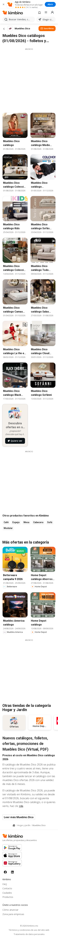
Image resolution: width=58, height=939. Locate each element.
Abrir (50, 4)
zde (21, 806)
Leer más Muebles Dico (19, 817)
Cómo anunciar (10, 909)
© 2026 (29, 925)
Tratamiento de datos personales (29, 934)
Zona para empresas (13, 914)
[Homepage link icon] (14, 825)
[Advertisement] (29, 79)
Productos (7, 896)
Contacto (7, 888)
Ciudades (7, 892)
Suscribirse (49, 28)
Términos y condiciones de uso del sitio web (29, 930)
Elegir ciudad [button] (48, 19)
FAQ (4, 884)
